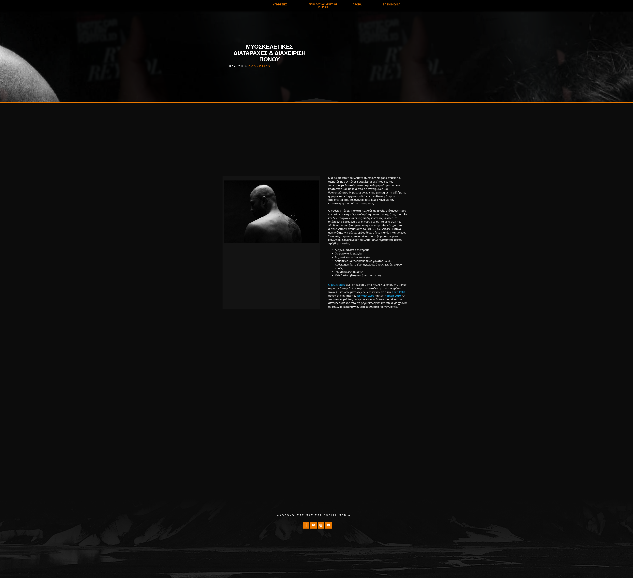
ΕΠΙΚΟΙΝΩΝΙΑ (391, 4)
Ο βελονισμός (337, 284)
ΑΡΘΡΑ (357, 4)
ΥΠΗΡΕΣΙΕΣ (280, 4)
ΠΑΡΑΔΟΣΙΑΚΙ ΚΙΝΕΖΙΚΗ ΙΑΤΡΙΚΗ (323, 5)
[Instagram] (321, 525)
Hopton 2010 (392, 295)
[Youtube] (328, 525)
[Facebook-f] (306, 525)
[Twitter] (313, 525)
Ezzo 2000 (398, 292)
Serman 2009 (365, 295)
